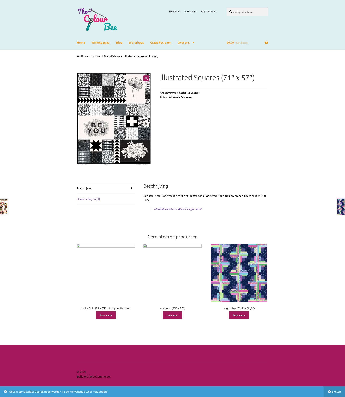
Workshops (136, 42)
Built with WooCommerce (93, 376)
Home (81, 42)
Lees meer (106, 315)
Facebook (174, 11)
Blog (119, 42)
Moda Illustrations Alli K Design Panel (177, 209)
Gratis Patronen (160, 42)
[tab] (106, 188)
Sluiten (336, 391)
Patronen (96, 56)
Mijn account (208, 11)
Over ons (184, 42)
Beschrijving (84, 188)
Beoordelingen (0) (88, 199)
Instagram (190, 11)
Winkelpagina (100, 42)
